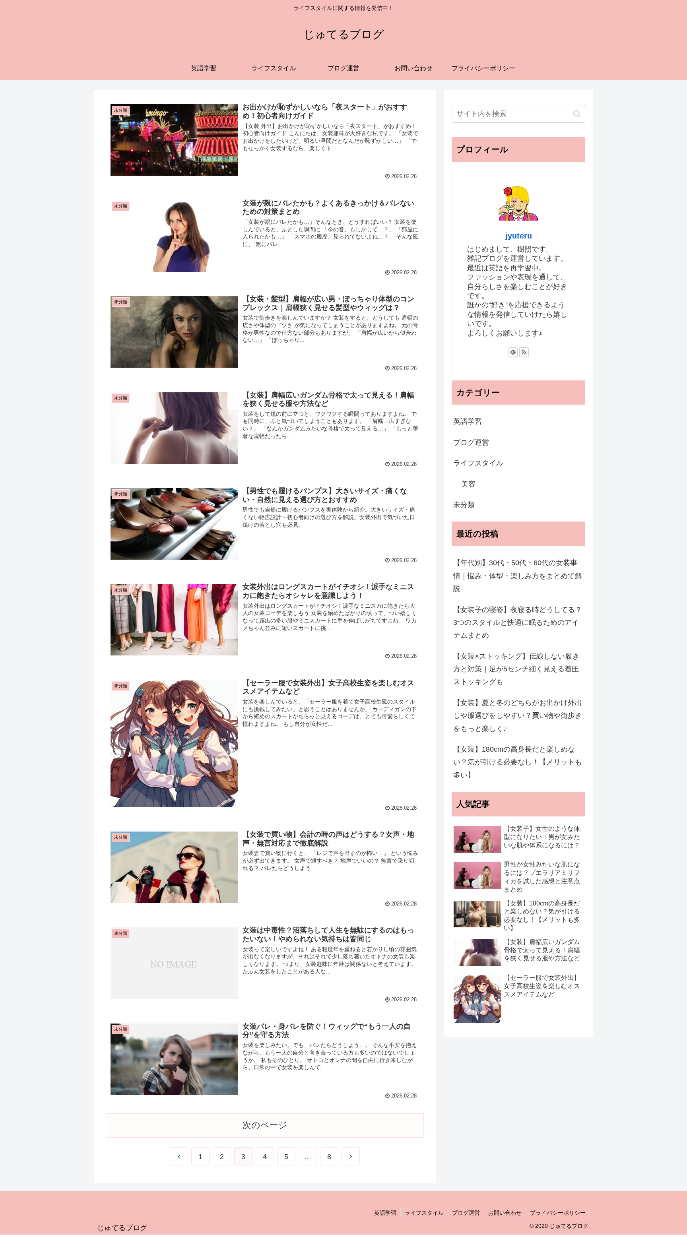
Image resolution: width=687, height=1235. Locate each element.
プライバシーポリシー (558, 1213)
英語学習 (467, 421)
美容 (468, 484)
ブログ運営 (471, 442)
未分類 (464, 505)
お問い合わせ (505, 1213)
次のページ (265, 1125)
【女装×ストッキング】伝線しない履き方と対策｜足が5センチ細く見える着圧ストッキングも (516, 669)
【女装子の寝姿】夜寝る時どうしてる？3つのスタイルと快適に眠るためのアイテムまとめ (517, 623)
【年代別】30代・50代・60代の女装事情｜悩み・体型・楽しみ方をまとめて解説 (517, 576)
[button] (577, 113)
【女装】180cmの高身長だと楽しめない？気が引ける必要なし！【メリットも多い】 (517, 762)
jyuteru (518, 235)
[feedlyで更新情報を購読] (513, 352)
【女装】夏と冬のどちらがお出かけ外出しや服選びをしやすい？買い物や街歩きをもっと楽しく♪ (517, 716)
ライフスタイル (478, 463)
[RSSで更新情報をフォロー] (524, 352)
